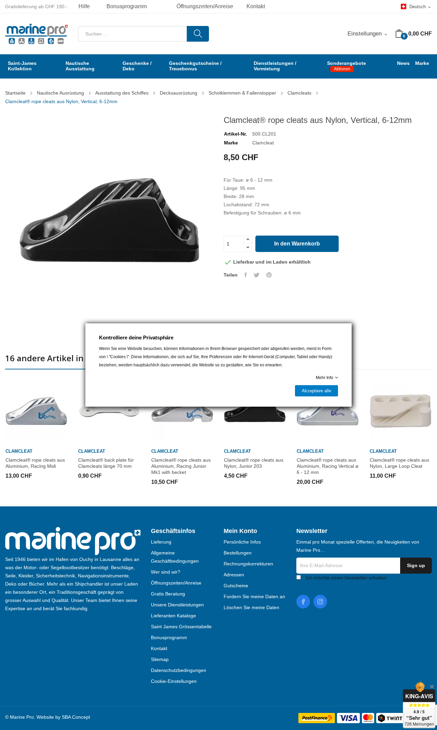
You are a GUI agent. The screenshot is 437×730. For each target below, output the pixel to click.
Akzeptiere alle (316, 390)
